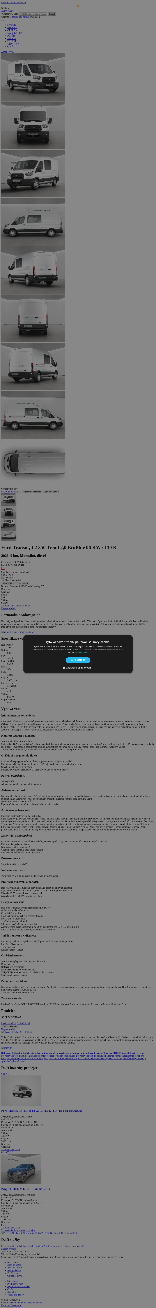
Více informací (81, 652)
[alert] (78, 654)
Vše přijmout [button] (78, 660)
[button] (78, 667)
